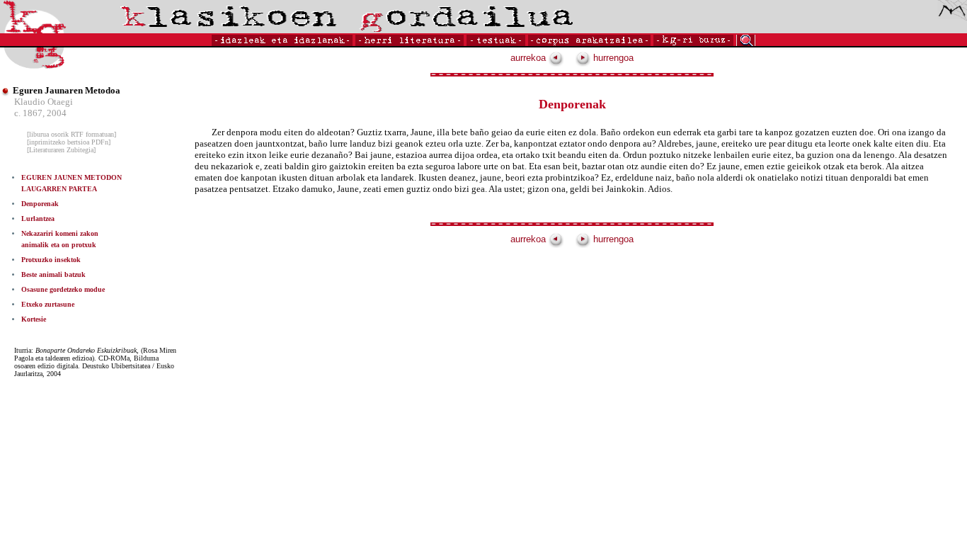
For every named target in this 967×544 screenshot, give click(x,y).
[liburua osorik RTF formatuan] (71, 134)
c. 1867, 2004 (40, 113)
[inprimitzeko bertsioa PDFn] (68, 142)
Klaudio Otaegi (43, 101)
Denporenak (40, 204)
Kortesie (33, 319)
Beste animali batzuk (53, 274)
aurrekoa (529, 57)
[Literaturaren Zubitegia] (61, 150)
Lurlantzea (38, 218)
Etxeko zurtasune (47, 304)
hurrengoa (612, 57)
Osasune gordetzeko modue (63, 289)
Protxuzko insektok (51, 260)
